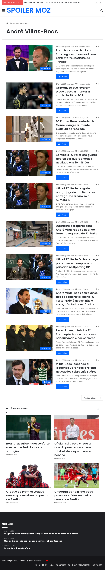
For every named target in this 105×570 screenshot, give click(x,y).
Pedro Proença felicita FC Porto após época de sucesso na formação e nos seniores (76, 334)
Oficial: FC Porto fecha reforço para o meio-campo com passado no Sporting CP (77, 263)
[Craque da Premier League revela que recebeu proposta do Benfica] (28, 475)
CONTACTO (97, 565)
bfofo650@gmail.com (66, 46)
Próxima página (90, 398)
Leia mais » (62, 77)
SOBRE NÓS (61, 565)
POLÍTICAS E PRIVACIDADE (79, 565)
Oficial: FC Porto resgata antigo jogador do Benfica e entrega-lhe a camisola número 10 (75, 194)
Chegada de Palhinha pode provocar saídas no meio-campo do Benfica (73, 495)
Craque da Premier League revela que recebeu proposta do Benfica (27, 495)
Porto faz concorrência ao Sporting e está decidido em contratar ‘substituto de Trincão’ (76, 56)
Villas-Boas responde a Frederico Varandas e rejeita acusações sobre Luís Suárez (76, 368)
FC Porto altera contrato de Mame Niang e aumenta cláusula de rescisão (75, 125)
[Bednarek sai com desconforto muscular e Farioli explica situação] (28, 427)
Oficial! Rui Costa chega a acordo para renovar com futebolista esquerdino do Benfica (72, 449)
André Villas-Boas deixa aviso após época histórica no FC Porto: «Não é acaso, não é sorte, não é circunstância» (77, 298)
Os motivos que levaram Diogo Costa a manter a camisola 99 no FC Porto (73, 91)
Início (10, 23)
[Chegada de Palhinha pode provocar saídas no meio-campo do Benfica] (76, 475)
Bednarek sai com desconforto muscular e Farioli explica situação (28, 447)
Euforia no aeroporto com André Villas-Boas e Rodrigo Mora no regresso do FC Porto (76, 229)
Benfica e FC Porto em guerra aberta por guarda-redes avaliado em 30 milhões (76, 158)
